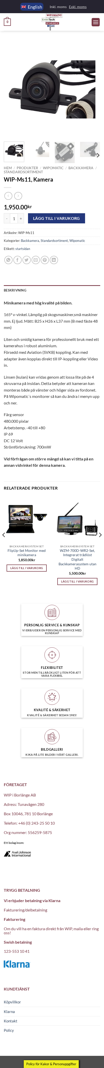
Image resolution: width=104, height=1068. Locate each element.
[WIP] (52, 22)
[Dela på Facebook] (17, 260)
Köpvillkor (12, 1002)
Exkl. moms (78, 7)
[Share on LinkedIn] (54, 260)
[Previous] (12, 89)
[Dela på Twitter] (26, 260)
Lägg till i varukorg (56, 218)
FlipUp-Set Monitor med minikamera (27, 553)
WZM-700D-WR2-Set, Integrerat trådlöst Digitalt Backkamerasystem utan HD (77, 560)
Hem (8, 168)
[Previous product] (18, 196)
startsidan (22, 249)
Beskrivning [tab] (15, 290)
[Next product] (8, 196)
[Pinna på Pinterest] (45, 260)
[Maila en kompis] (36, 260)
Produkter (27, 168)
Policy (9, 1030)
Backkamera (80, 168)
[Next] (91, 89)
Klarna (9, 1011)
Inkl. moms (58, 7)
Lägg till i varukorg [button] (26, 568)
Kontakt (10, 1021)
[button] (7, 22)
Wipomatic (53, 168)
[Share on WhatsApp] (8, 260)
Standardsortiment (23, 172)
